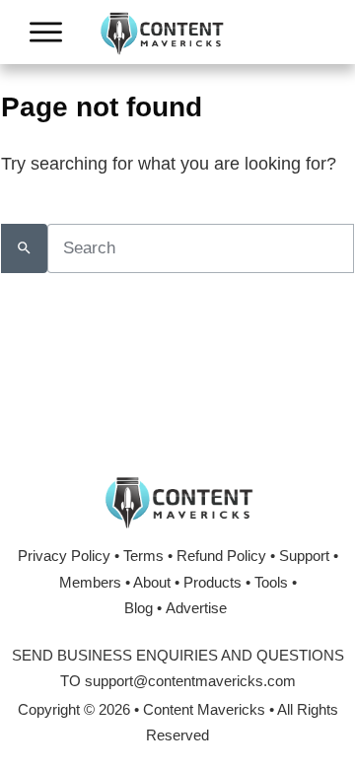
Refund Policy (221, 555)
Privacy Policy (64, 555)
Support (304, 555)
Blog (138, 607)
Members (90, 582)
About (152, 582)
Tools (271, 582)
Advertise (196, 607)
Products (212, 582)
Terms (143, 555)
